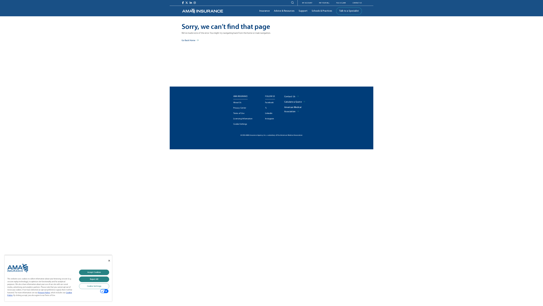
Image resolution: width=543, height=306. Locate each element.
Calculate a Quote (293, 102)
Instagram (269, 119)
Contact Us (357, 3)
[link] (202, 11)
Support (303, 11)
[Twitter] (186, 3)
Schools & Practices (322, 11)
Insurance (264, 11)
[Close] (109, 261)
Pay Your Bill (324, 3)
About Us (237, 103)
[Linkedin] (191, 3)
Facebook (269, 103)
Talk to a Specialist (349, 11)
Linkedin (268, 113)
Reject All (94, 279)
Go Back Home (188, 40)
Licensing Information (242, 119)
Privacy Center (239, 108)
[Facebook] (183, 3)
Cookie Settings (240, 124)
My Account (307, 3)
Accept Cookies (94, 272)
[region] (58, 278)
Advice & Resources (284, 11)
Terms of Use (238, 113)
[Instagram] (195, 3)
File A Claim (341, 3)
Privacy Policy (44, 293)
